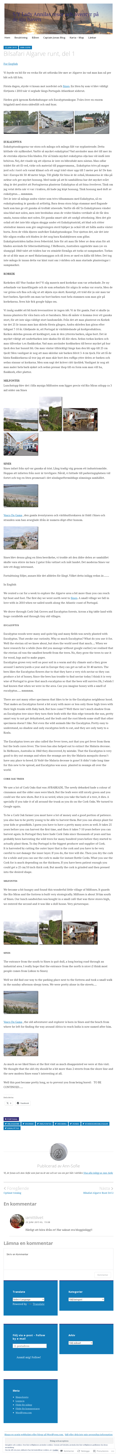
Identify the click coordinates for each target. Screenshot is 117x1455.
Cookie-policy (58, 1450)
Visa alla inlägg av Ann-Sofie (98, 1173)
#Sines (75, 1124)
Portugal (12, 1119)
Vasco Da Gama (13, 515)
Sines (66, 86)
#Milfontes (46, 1124)
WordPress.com (24, 1412)
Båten (35, 37)
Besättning (21, 37)
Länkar (92, 37)
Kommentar (102, 1275)
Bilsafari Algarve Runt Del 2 (98, 1190)
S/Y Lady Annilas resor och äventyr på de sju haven (56, 17)
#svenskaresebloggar (96, 1124)
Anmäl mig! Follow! (29, 1357)
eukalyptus (13, 1128)
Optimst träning (16, 1190)
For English (11, 64)
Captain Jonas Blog (54, 37)
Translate (39, 1304)
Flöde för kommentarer (28, 1408)
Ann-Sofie (25, 47)
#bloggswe (13, 1124)
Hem (7, 37)
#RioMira (62, 1124)
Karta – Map (77, 37)
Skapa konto (22, 1397)
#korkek (29, 1124)
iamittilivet (34, 1217)
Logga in (20, 1400)
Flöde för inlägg (24, 1404)
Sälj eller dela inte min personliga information (89, 1434)
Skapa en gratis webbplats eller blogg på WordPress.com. (34, 1434)
